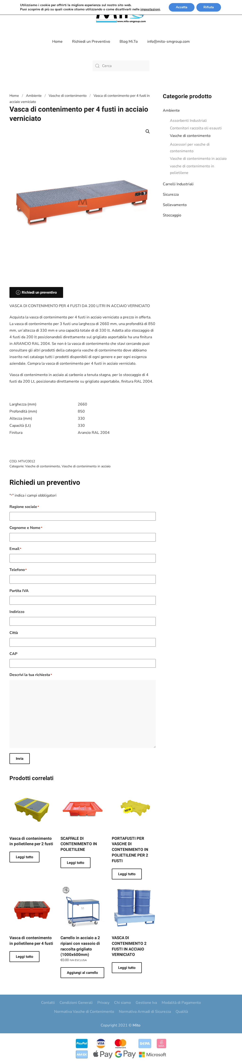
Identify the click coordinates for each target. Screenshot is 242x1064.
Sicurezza (171, 194)
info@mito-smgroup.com (168, 41)
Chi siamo (122, 1002)
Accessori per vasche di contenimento (190, 148)
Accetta (181, 7)
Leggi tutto (24, 857)
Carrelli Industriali (178, 184)
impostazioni (150, 9)
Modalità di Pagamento (181, 1002)
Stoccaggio (172, 215)
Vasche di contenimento (190, 135)
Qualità (182, 1011)
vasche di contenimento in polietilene (192, 169)
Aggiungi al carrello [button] (82, 972)
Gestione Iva (146, 1002)
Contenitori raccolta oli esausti (196, 128)
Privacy (103, 1002)
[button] (147, 131)
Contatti (48, 1002)
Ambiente (171, 110)
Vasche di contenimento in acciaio (198, 158)
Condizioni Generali (76, 1002)
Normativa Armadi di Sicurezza (145, 1011)
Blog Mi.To (129, 41)
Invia (19, 758)
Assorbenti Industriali (188, 120)
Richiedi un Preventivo (91, 41)
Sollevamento (175, 204)
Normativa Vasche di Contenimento (84, 1011)
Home (57, 41)
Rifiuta (208, 7)
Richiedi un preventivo (39, 292)
